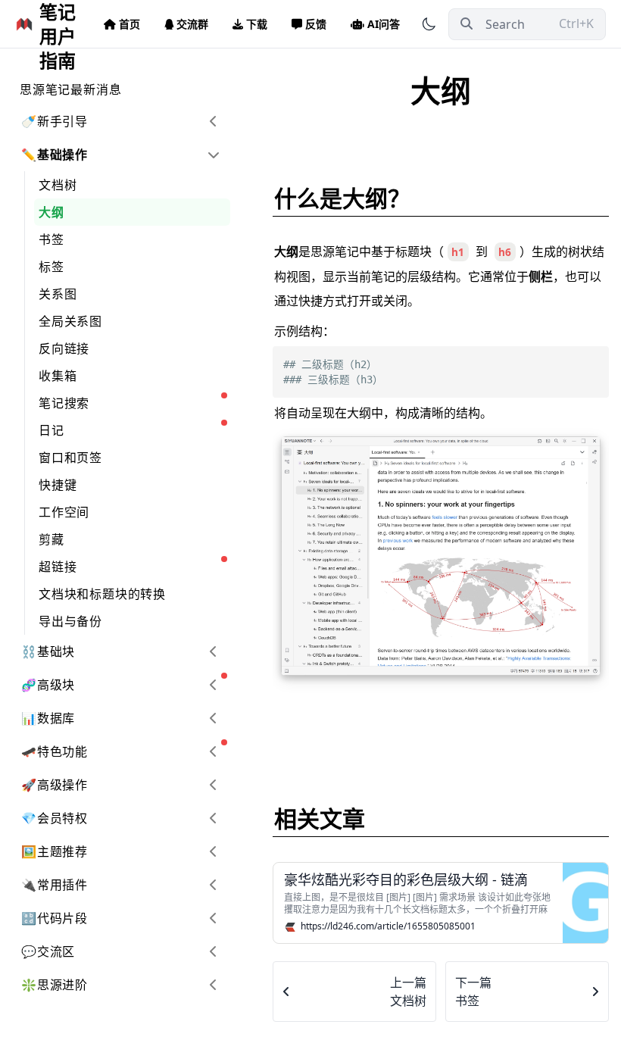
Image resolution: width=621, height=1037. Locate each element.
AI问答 (383, 24)
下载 (256, 24)
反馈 (315, 24)
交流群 (192, 24)
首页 (129, 24)
